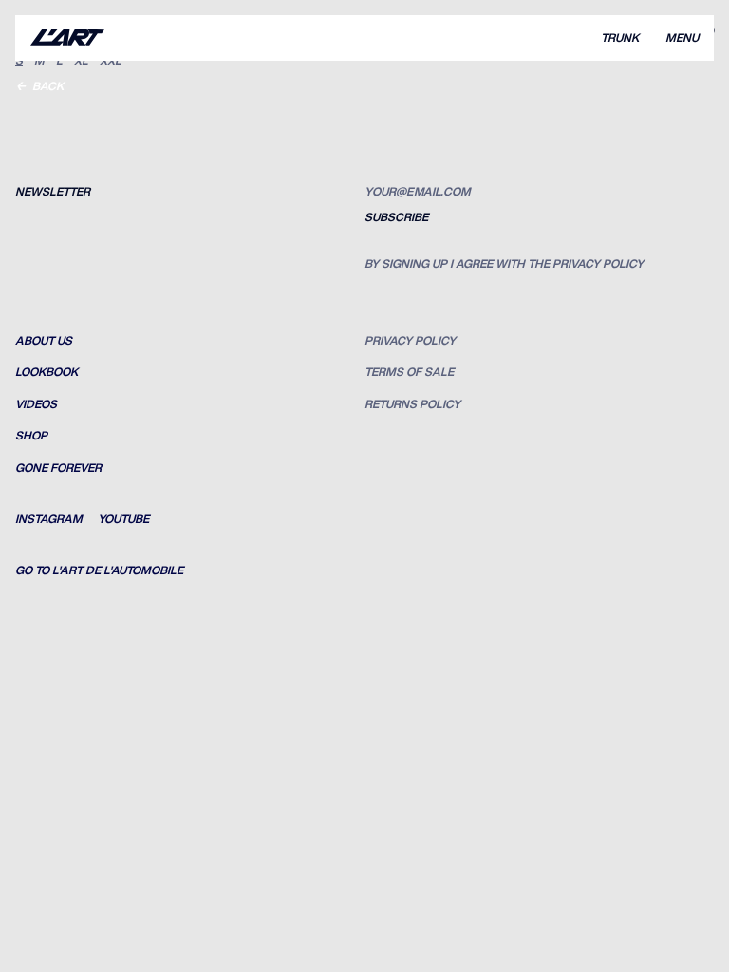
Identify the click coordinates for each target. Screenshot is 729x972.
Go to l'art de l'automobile (99, 570)
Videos (36, 404)
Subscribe (396, 217)
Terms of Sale (409, 372)
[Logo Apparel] (67, 38)
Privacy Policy (410, 340)
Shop (31, 435)
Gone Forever (58, 468)
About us (43, 340)
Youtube (123, 519)
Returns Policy (412, 404)
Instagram (49, 519)
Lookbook (46, 372)
